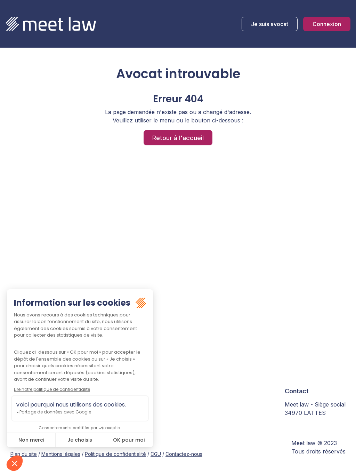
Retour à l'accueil (178, 138)
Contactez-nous (183, 454)
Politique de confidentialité (115, 454)
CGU (156, 454)
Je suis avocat (269, 24)
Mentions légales (60, 454)
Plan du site (23, 454)
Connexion (327, 24)
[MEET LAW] (51, 23)
